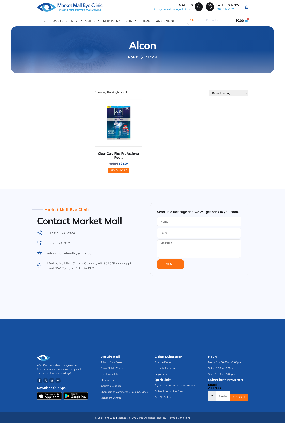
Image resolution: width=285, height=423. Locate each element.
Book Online (164, 20)
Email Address (214, 386)
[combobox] (208, 20)
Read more (118, 170)
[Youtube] (58, 380)
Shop (130, 20)
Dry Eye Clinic (83, 20)
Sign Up (239, 397)
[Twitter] (45, 380)
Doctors (60, 20)
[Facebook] (39, 380)
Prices (44, 20)
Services (110, 20)
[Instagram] (52, 380)
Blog (146, 20)
